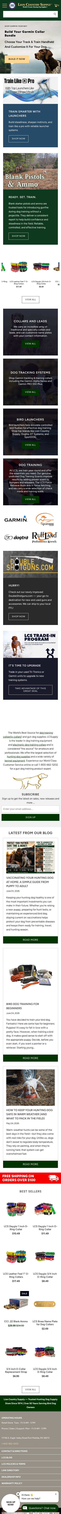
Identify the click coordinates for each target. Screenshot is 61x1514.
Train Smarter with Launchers (24, 113)
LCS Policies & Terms (13, 1464)
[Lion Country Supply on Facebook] (22, 1495)
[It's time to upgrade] (30, 644)
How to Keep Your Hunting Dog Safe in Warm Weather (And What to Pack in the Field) (29, 1114)
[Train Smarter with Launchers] (30, 90)
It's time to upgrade (25, 665)
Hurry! (14, 585)
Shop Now (18, 138)
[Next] (58, 273)
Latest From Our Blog (30, 833)
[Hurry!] (30, 564)
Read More (30, 939)
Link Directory (10, 1470)
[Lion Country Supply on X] (33, 1495)
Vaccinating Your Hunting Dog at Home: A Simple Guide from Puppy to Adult (29, 882)
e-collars (16, 736)
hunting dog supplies (18, 756)
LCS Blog (7, 1457)
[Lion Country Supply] (35, 5)
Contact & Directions (15, 1451)
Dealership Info (11, 1477)
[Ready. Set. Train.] (30, 171)
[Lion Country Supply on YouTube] (38, 1495)
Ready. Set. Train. (22, 197)
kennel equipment (15, 760)
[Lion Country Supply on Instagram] (27, 1495)
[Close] (18, 1494)
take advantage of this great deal (30, 689)
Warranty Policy (12, 1483)
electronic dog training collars (29, 744)
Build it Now (17, 59)
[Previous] (2, 273)
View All (30, 299)
